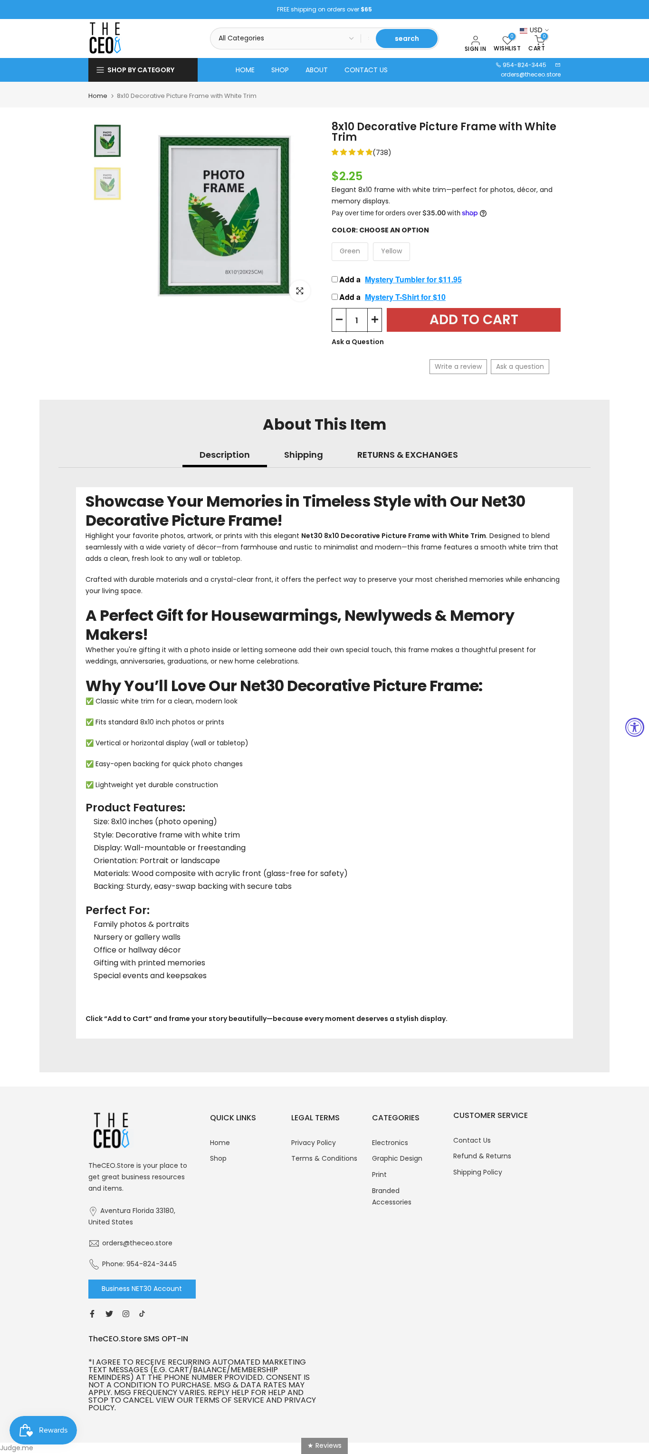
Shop (218, 1158)
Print (379, 1174)
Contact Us (472, 1140)
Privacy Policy (313, 1142)
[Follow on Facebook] (92, 1313)
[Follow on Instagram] (126, 1313)
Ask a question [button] (520, 366)
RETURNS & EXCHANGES (407, 455)
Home (97, 96)
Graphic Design (397, 1158)
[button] (352, 152)
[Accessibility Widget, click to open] (634, 727)
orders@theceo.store (531, 74)
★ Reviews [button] (324, 1445)
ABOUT (316, 70)
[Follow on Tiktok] (142, 1313)
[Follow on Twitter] (109, 1313)
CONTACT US (366, 70)
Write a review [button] (458, 366)
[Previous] (147, 215)
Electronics (390, 1142)
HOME (245, 70)
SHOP (280, 70)
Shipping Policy (477, 1172)
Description (225, 455)
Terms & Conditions (324, 1158)
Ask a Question (358, 342)
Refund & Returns (482, 1156)
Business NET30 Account (142, 1288)
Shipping (303, 455)
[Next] (300, 215)
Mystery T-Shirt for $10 (405, 296)
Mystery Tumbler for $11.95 (413, 279)
